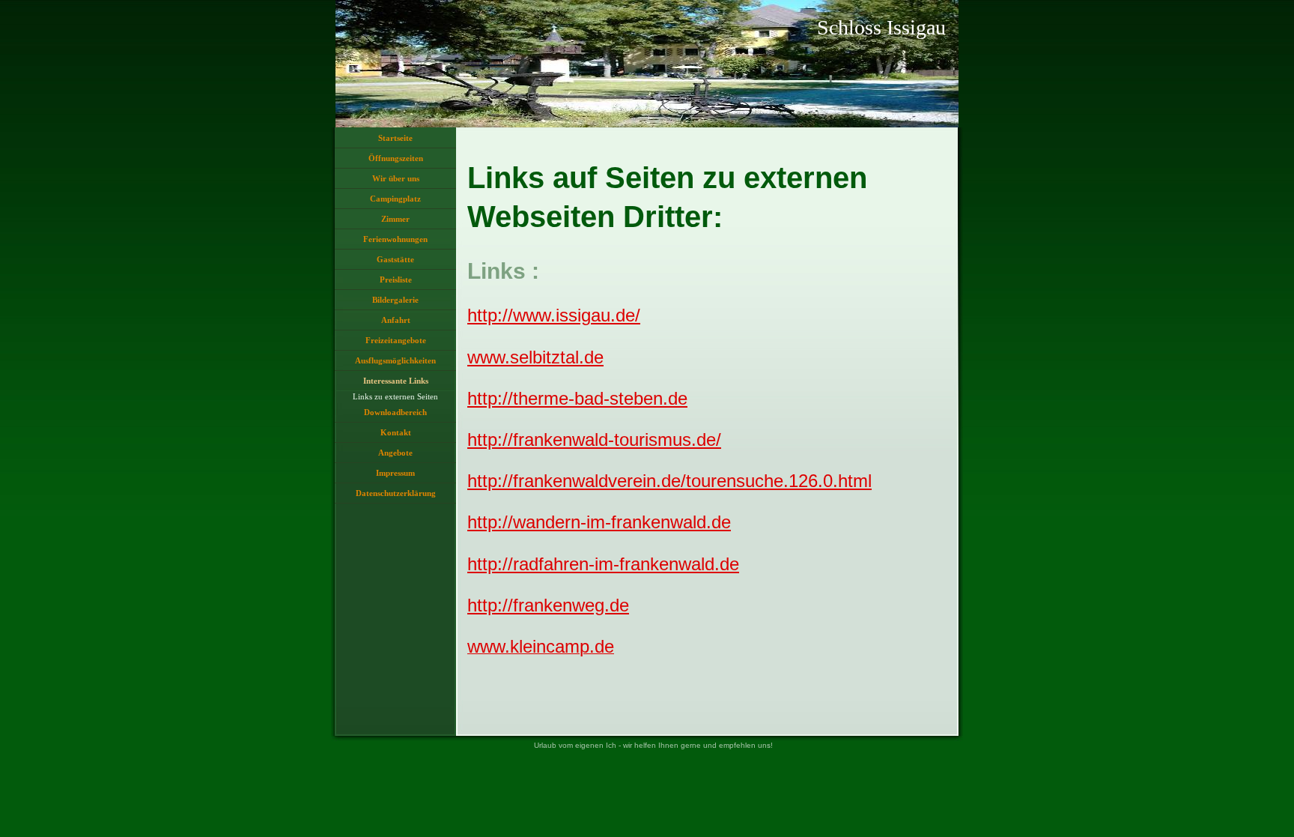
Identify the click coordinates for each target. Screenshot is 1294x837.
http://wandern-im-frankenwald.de (599, 522)
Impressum (395, 472)
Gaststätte (395, 259)
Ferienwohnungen (395, 239)
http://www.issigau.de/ (553, 315)
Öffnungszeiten (395, 158)
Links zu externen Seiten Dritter (395, 397)
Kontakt (395, 432)
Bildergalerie (395, 299)
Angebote (395, 452)
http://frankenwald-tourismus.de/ (594, 439)
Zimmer (395, 218)
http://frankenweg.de (548, 605)
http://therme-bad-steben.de (577, 398)
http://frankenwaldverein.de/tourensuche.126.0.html (669, 481)
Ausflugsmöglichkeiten (395, 360)
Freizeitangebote (395, 340)
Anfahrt (395, 319)
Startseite (395, 137)
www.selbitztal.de (535, 357)
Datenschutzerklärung (396, 493)
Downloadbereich (395, 412)
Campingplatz (395, 198)
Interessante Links (395, 380)
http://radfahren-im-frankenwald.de (603, 564)
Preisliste (396, 279)
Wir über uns (395, 178)
